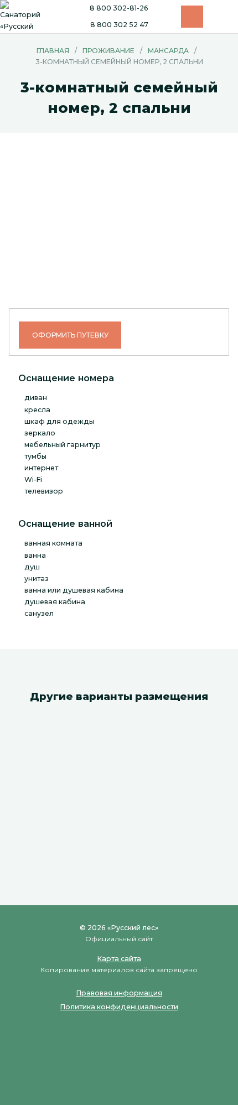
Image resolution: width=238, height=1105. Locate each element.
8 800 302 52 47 (119, 25)
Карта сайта (119, 958)
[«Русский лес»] (22, 16)
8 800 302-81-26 (119, 8)
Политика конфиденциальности (119, 1007)
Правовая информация (119, 993)
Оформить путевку (70, 335)
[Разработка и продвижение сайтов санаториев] (119, 1073)
